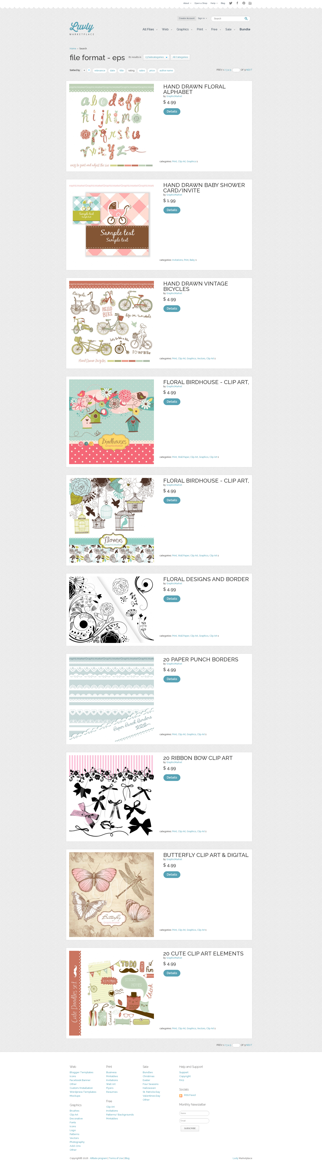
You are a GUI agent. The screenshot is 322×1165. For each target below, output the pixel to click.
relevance (99, 70)
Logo (73, 1130)
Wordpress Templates (83, 1091)
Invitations (177, 260)
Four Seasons (150, 1084)
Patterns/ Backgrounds (120, 1114)
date (112, 70)
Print (174, 161)
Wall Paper (183, 457)
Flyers (109, 1088)
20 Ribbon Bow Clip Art (198, 758)
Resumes (111, 1091)
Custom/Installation (81, 1088)
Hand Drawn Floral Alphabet (194, 89)
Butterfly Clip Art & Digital (206, 855)
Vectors (201, 358)
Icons (73, 1076)
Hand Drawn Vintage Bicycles (195, 286)
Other (73, 1084)
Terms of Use (116, 1158)
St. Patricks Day (151, 1091)
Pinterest (244, 3)
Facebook (237, 3)
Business (111, 1072)
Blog (127, 1158)
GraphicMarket (174, 96)
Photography (77, 1142)
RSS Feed (190, 1095)
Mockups (75, 1095)
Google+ (250, 3)
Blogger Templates (81, 1072)
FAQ (181, 1080)
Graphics (191, 161)
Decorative (76, 1118)
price (152, 70)
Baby (192, 260)
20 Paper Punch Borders (200, 659)
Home (73, 48)
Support (183, 1072)
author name (166, 70)
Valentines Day (151, 1095)
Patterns (74, 1134)
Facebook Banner (80, 1080)
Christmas (148, 1076)
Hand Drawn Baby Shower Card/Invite (204, 188)
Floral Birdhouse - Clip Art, (206, 382)
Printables (112, 1076)
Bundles (148, 1072)
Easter (146, 1080)
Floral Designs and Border (206, 579)
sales (142, 70)
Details (172, 111)
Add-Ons (75, 1146)
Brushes (74, 1110)
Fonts (73, 1122)
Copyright (185, 1076)
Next (249, 70)
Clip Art (182, 161)
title (122, 70)
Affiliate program (98, 1158)
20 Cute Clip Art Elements (203, 953)
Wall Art (111, 1084)
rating (131, 70)
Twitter (231, 3)
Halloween (149, 1088)
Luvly (235, 1158)
